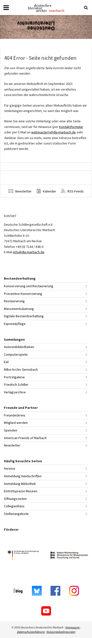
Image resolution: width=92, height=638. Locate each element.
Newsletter (23, 191)
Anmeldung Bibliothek (20, 483)
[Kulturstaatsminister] (23, 556)
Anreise (9, 468)
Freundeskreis (14, 415)
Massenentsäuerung (19, 308)
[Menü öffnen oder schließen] (6, 7)
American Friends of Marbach (25, 438)
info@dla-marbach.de (28, 252)
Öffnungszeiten (15, 498)
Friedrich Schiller (16, 384)
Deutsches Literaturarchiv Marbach (46, 8)
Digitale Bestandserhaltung (24, 316)
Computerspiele (16, 354)
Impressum (72, 627)
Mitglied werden (16, 422)
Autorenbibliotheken (19, 347)
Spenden (10, 430)
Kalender (49, 191)
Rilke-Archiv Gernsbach (21, 369)
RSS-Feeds (75, 191)
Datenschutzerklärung (31, 632)
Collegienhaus (14, 506)
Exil (6, 362)
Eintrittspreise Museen (20, 491)
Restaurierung (14, 301)
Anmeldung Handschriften (22, 476)
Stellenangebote (16, 513)
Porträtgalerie (14, 377)
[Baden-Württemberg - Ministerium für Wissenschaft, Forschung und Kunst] (69, 556)
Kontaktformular (71, 127)
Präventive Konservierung (23, 293)
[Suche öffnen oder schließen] (86, 7)
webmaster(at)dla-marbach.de (53, 132)
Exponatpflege (15, 323)
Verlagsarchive (15, 392)
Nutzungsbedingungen (60, 632)
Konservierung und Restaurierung (28, 286)
